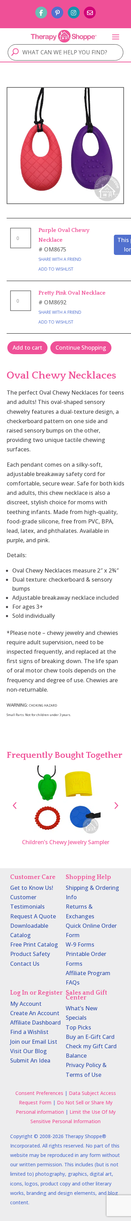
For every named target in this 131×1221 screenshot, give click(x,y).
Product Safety (30, 954)
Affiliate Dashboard (35, 1022)
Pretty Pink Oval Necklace (71, 293)
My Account (26, 1004)
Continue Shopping (81, 347)
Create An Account (34, 1013)
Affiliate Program (88, 973)
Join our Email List (33, 1041)
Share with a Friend (59, 259)
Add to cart (27, 347)
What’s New (81, 1008)
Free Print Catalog (34, 944)
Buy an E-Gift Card (90, 1037)
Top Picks (78, 1027)
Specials (76, 1017)
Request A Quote (33, 916)
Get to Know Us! (31, 888)
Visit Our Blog (28, 1051)
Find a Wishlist (29, 1032)
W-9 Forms (80, 944)
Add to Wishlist (55, 269)
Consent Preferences (39, 1093)
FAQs (73, 982)
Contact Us (24, 963)
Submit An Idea (30, 1060)
